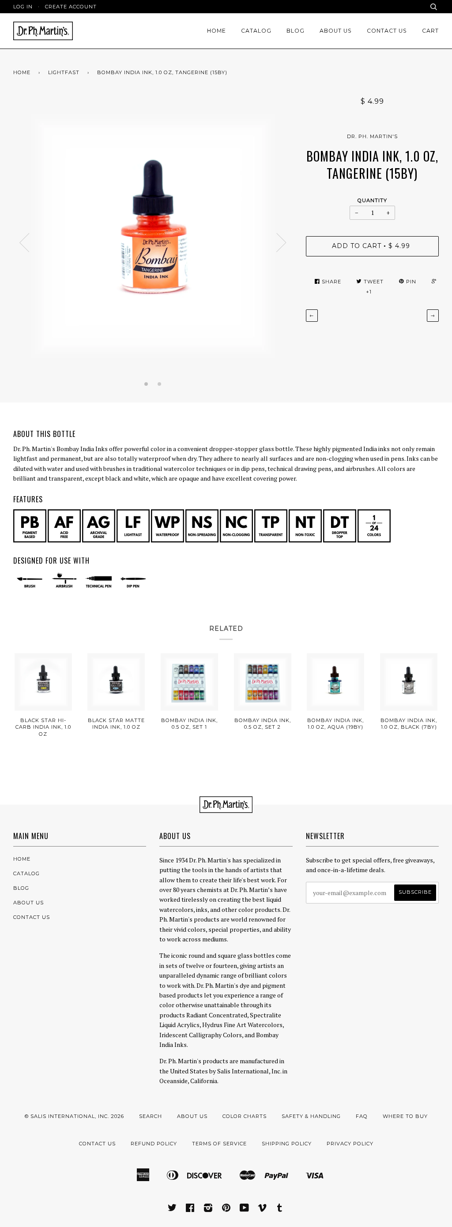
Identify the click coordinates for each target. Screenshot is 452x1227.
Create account (71, 7)
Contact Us (387, 30)
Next (281, 243)
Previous (24, 243)
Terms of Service (219, 1143)
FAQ (362, 1116)
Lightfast (63, 72)
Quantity (372, 200)
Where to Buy (405, 1116)
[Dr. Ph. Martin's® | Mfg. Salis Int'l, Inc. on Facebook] (190, 1209)
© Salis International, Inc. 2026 (74, 1116)
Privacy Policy (350, 1143)
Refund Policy (154, 1143)
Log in (23, 7)
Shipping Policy (287, 1143)
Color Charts (244, 1116)
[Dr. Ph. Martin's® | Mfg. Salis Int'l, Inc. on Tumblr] (279, 1209)
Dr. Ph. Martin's (372, 136)
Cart (430, 30)
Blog (295, 30)
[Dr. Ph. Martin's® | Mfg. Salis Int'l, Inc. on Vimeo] (262, 1209)
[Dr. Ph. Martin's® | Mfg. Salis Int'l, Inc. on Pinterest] (226, 1209)
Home (216, 30)
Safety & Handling (311, 1116)
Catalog (256, 30)
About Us (336, 30)
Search (150, 1116)
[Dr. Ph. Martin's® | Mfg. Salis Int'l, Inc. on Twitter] (172, 1209)
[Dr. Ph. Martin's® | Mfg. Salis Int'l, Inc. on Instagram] (208, 1209)
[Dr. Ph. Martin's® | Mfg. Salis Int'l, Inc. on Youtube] (244, 1209)
